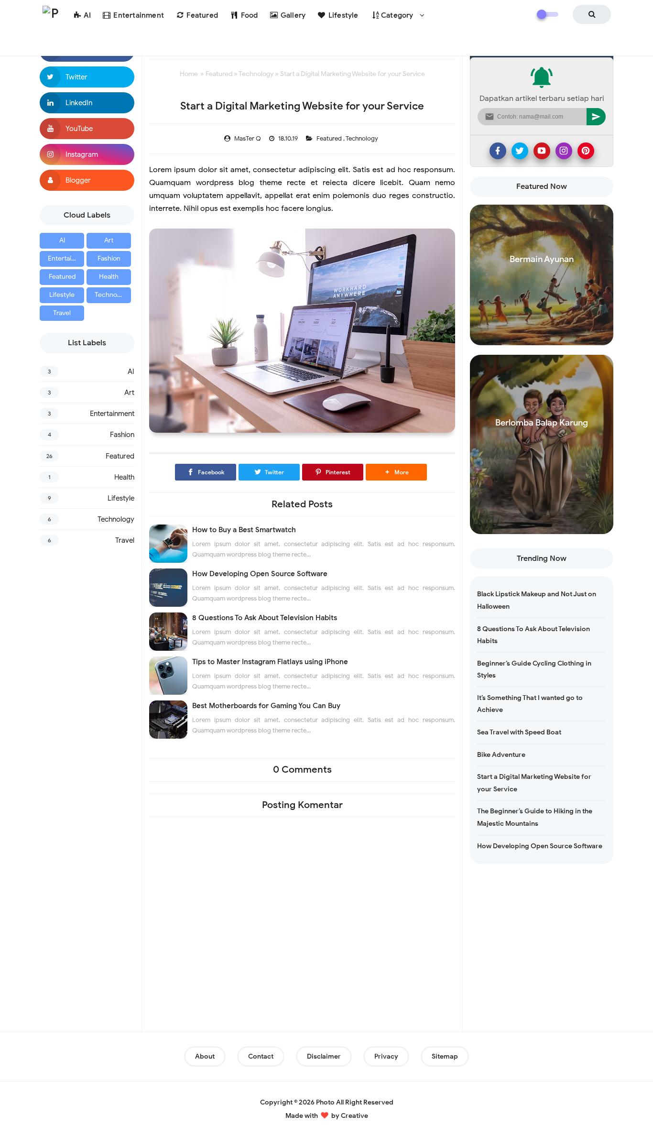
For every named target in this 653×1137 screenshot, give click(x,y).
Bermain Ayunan (542, 259)
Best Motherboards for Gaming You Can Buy (266, 705)
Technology (112, 295)
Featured (62, 277)
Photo (325, 1102)
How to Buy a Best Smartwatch (244, 529)
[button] (396, 472)
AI (62, 240)
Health (109, 277)
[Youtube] (541, 150)
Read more (541, 336)
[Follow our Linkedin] (87, 102)
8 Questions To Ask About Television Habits (264, 617)
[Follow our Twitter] (87, 76)
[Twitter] (520, 150)
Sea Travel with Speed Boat (519, 732)
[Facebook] (498, 150)
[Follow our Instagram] (87, 154)
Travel (62, 313)
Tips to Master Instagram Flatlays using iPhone (270, 661)
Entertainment (66, 258)
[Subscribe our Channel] (87, 128)
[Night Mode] (547, 14)
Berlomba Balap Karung (541, 422)
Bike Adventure (501, 755)
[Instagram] (563, 150)
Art (108, 240)
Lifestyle (62, 295)
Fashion (109, 258)
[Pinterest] (585, 150)
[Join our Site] (87, 180)
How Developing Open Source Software (259, 573)
